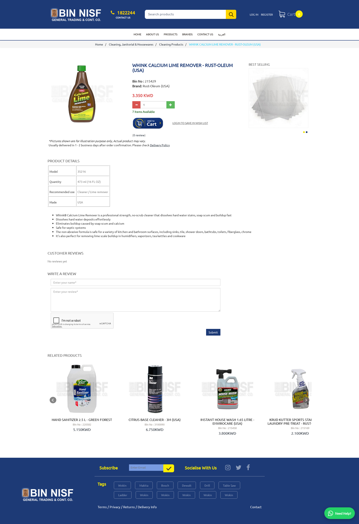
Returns (129, 507)
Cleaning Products (171, 44)
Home (137, 34)
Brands (187, 34)
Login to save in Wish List (190, 123)
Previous (252, 97)
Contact (256, 507)
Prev (53, 400)
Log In (254, 14)
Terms (102, 507)
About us (152, 34)
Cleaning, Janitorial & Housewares (131, 44)
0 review (139, 135)
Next (304, 97)
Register (267, 14)
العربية (221, 34)
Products (170, 34)
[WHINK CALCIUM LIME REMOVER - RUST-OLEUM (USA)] (82, 123)
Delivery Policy (160, 145)
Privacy (115, 507)
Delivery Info (147, 507)
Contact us (205, 34)
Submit (213, 332)
